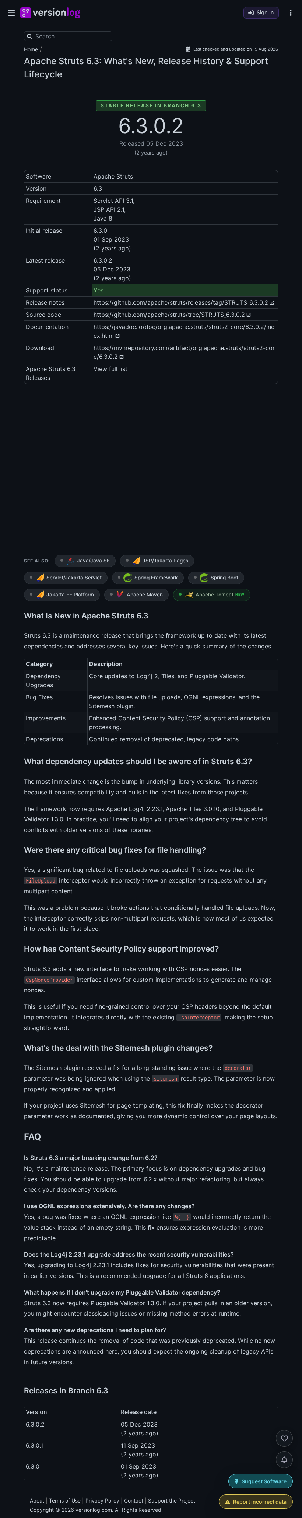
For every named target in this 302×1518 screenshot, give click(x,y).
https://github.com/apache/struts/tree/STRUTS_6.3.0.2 (169, 314)
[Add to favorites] (284, 1438)
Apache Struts (54, 61)
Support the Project (171, 1500)
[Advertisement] (151, 471)
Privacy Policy (102, 1500)
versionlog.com (94, 1510)
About (37, 1500)
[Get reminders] (284, 1459)
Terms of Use (65, 1500)
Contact (133, 1500)
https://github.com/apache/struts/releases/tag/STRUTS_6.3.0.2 (181, 302)
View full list (110, 368)
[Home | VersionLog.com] (50, 12)
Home (31, 49)
